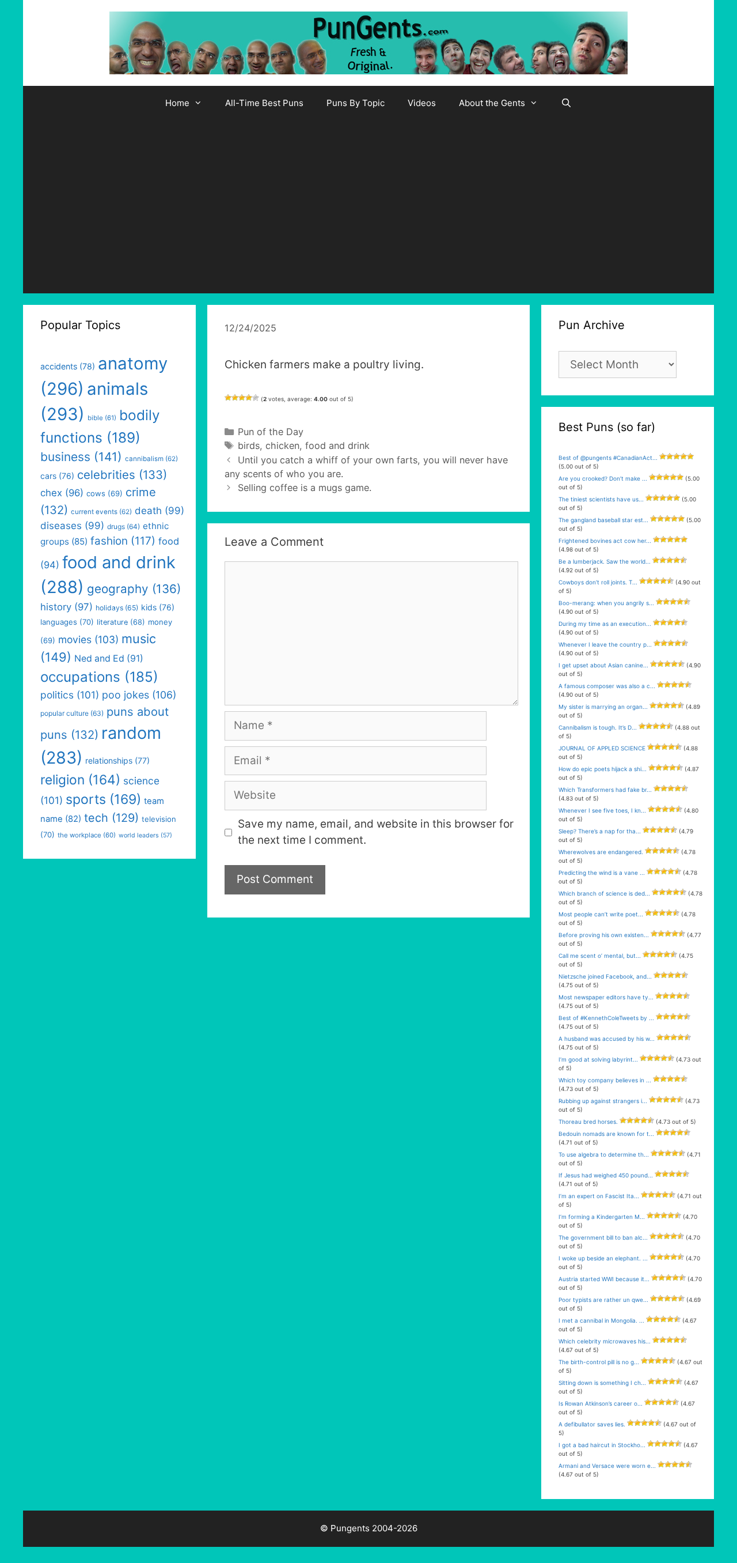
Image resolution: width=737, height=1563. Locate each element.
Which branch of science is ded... (604, 893)
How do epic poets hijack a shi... (603, 768)
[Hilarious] (255, 397)
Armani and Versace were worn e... (607, 1465)
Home (177, 102)
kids (157, 607)
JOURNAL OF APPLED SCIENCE (602, 748)
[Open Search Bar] (566, 103)
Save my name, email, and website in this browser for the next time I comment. (376, 832)
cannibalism (151, 459)
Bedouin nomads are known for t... (606, 1133)
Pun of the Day (270, 431)
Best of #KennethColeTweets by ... (606, 1017)
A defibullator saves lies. (592, 1424)
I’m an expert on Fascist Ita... (599, 1195)
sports (103, 799)
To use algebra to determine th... (604, 1154)
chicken (282, 445)
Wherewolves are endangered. (601, 851)
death (159, 510)
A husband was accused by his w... (607, 1038)
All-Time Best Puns (264, 102)
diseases (72, 525)
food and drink (337, 445)
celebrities (122, 474)
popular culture (72, 713)
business (81, 457)
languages (67, 621)
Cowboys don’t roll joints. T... (598, 582)
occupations (99, 677)
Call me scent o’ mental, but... (600, 955)
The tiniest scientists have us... (601, 499)
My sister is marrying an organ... (603, 706)
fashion (122, 541)
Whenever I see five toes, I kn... (602, 810)
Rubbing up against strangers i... (603, 1100)
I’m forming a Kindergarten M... (602, 1216)
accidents (67, 366)
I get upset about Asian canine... (603, 665)
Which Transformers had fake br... (605, 789)
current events (101, 512)
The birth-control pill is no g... (599, 1361)
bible (102, 418)
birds (249, 445)
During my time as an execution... (605, 623)
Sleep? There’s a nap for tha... (600, 831)
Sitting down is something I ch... (602, 1382)
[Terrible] (228, 397)
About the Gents (492, 102)
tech (111, 818)
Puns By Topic (355, 102)
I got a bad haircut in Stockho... (602, 1444)
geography (134, 589)
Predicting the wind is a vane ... (602, 872)
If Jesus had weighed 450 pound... (606, 1175)
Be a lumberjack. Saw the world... (605, 561)
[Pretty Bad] (234, 397)
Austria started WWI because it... (604, 1278)
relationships (117, 760)
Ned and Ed (108, 658)
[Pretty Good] (248, 397)
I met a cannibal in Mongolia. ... (601, 1320)
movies (88, 639)
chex (61, 493)
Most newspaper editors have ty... (606, 997)
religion (80, 779)
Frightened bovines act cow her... (605, 540)
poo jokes (139, 695)
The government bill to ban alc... (603, 1237)
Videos (422, 102)
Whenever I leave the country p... (605, 644)
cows (104, 493)
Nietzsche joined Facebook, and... (605, 976)
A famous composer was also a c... (607, 685)
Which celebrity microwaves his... (605, 1341)
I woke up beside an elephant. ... (603, 1258)
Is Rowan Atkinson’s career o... (601, 1403)
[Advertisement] (368, 207)
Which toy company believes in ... (605, 1080)
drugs (123, 526)
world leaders (145, 835)
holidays (117, 607)
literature (121, 622)
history (66, 607)
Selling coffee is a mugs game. (304, 487)
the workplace (87, 835)
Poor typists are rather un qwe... (603, 1299)
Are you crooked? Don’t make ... (603, 478)
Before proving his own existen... (604, 934)
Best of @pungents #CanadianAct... (608, 457)
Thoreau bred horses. (588, 1121)
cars (57, 476)
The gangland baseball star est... (603, 519)
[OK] (241, 397)
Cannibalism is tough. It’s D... (598, 727)
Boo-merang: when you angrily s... (606, 602)
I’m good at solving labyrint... (598, 1059)
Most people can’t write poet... (601, 914)
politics (69, 695)
